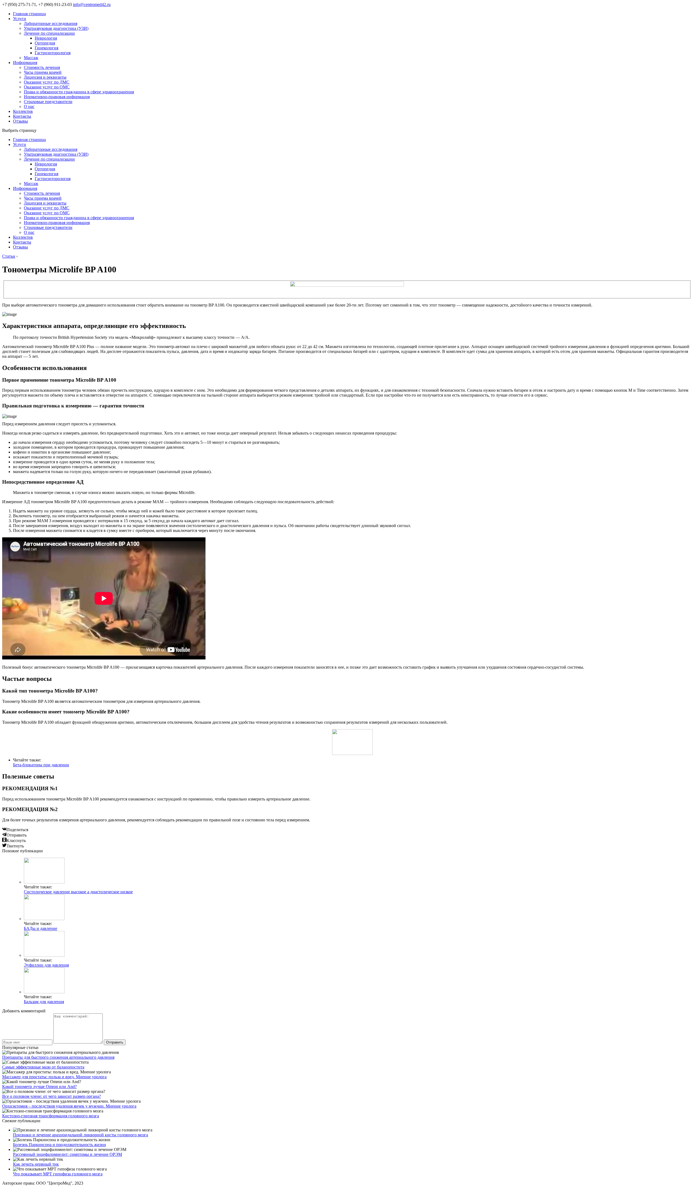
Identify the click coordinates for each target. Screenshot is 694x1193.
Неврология (46, 38)
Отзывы (20, 121)
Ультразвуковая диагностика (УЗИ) (56, 28)
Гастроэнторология (52, 52)
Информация (25, 62)
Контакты (22, 116)
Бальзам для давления (44, 1001)
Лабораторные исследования (50, 23)
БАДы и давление (40, 928)
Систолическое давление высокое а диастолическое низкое (78, 891)
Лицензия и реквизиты (45, 77)
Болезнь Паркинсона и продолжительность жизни (59, 1144)
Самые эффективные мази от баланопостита (43, 1067)
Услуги (19, 18)
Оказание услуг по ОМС (47, 87)
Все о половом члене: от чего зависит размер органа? (51, 1096)
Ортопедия (45, 43)
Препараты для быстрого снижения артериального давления (58, 1057)
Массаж (31, 57)
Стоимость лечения (42, 67)
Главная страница (29, 13)
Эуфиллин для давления (46, 965)
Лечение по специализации (49, 33)
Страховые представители (48, 101)
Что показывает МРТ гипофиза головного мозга (57, 1174)
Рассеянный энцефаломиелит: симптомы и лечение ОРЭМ (67, 1154)
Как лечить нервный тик (36, 1164)
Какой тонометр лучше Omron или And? (39, 1086)
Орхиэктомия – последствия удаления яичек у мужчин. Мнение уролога (69, 1106)
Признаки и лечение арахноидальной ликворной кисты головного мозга (80, 1135)
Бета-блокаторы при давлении (41, 765)
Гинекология (46, 48)
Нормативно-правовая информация (57, 96)
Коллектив (23, 111)
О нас (29, 106)
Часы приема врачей (43, 72)
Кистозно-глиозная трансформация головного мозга (50, 1116)
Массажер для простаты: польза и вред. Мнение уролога (54, 1076)
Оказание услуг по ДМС (46, 82)
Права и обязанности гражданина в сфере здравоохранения (79, 92)
